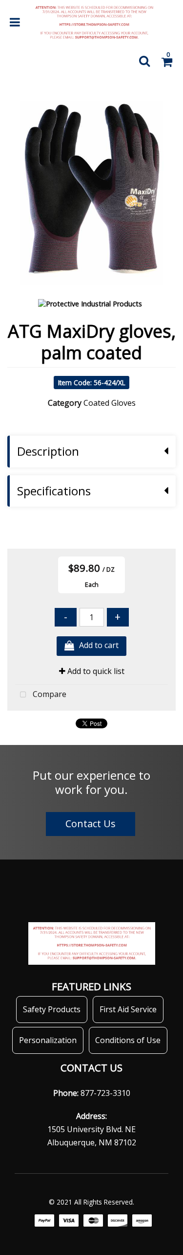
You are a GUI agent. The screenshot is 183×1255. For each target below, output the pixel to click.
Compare (48, 694)
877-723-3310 (105, 1093)
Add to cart (99, 645)
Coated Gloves (109, 402)
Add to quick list (94, 671)
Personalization (48, 1040)
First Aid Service (128, 1009)
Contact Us (90, 823)
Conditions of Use (128, 1040)
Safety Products (52, 1009)
